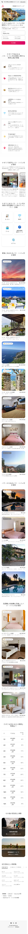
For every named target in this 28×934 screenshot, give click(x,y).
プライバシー (11, 927)
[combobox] (13, 33)
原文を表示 (22, 2)
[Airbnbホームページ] (3, 6)
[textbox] (7, 38)
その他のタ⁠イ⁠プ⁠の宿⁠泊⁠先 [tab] (15, 867)
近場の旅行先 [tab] (5, 867)
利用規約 (17, 927)
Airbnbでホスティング (18, 6)
